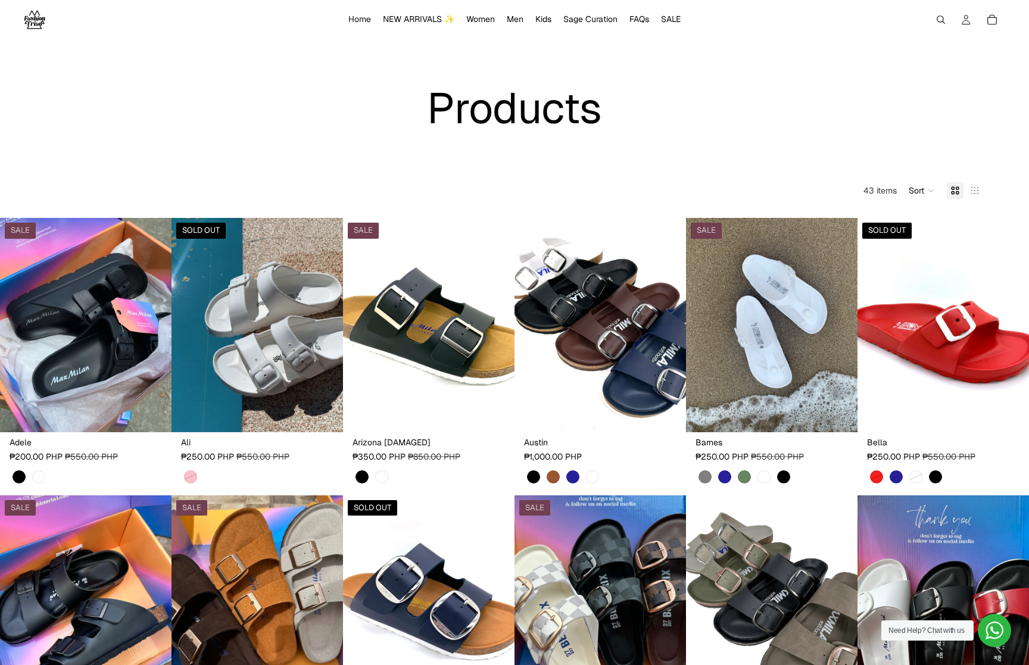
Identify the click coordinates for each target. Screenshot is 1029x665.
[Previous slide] (18, 325)
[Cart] (992, 20)
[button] (922, 190)
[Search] (941, 20)
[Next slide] (154, 325)
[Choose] (153, 414)
